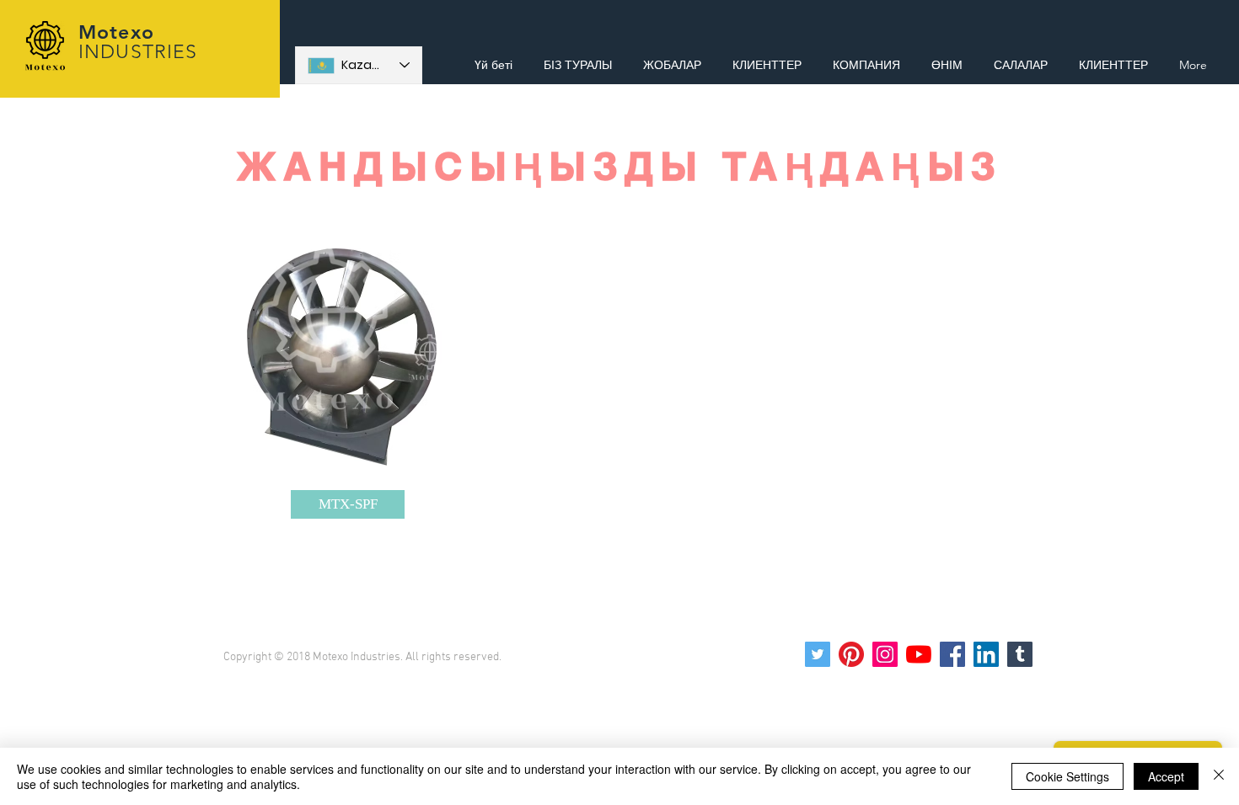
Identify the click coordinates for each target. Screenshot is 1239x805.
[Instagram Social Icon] (885, 654)
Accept (1166, 776)
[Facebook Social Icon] (952, 654)
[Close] (1219, 776)
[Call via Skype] (1152, 26)
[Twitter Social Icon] (817, 654)
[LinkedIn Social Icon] (986, 654)
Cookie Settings (1067, 776)
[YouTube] (918, 654)
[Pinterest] (851, 654)
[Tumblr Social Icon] (1019, 654)
